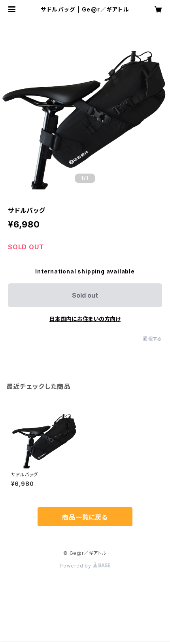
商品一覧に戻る (85, 517)
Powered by (76, 566)
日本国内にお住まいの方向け (85, 318)
